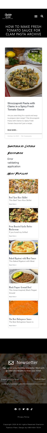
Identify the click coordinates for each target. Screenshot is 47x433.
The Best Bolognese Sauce (20, 319)
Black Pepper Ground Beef (20, 287)
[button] (35, 16)
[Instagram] (20, 409)
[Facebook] (16, 409)
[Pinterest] (28, 409)
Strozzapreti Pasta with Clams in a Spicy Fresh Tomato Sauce (21, 106)
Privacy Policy (23, 417)
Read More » (12, 130)
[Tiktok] (32, 409)
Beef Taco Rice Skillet (18, 197)
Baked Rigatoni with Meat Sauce (22, 258)
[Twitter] (24, 409)
